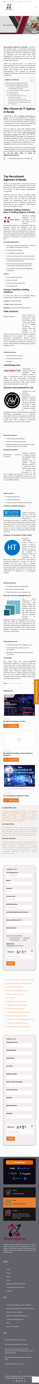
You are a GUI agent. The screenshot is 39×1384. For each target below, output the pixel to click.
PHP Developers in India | (11, 827)
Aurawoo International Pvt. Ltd (17, 96)
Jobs (8, 1280)
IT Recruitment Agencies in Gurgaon (18, 1012)
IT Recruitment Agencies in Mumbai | (15, 811)
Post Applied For (12, 873)
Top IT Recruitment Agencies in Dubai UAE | (19, 850)
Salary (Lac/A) (11, 1074)
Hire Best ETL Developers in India (15, 1340)
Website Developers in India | (15, 829)
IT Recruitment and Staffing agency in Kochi (20, 1019)
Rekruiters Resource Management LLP (21, 102)
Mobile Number (11, 904)
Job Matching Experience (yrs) (17, 912)
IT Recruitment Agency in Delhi (16, 1001)
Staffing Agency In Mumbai (15, 1009)
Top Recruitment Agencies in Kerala (17, 85)
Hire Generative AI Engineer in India (16, 796)
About (8, 1273)
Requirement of (12, 1042)
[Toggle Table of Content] (31, 80)
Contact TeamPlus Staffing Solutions (19, 90)
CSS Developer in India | (28, 835)
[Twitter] (17, 1381)
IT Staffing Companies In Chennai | (23, 819)
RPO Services (11, 998)
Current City (10, 896)
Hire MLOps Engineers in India (14, 721)
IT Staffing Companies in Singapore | (19, 845)
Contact (9, 1291)
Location (9, 1066)
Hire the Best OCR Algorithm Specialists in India (18, 1358)
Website (9, 1113)
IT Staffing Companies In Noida (16, 1005)
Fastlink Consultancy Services (18, 99)
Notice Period (11, 928)
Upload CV (10, 944)
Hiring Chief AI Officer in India (14, 1364)
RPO (8, 1323)
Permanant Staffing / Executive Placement (20, 980)
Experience (10, 1058)
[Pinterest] (22, 1381)
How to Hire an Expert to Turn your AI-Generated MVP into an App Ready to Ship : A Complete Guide (19, 1351)
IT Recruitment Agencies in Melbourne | (18, 849)
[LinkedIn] (19, 1381)
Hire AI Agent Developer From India (16, 1344)
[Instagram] (25, 1381)
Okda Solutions (13, 92)
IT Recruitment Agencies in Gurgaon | (19, 820)
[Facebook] (14, 1381)
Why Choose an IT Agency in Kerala (16, 83)
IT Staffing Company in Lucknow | (25, 813)
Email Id (9, 888)
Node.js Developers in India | (11, 835)
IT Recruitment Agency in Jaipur (17, 1016)
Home (9, 1269)
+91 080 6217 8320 (26, 2)
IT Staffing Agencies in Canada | (12, 842)
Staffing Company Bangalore (16, 1284)
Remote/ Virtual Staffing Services (17, 991)
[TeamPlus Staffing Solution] (19, 7)
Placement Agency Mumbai (16, 1287)
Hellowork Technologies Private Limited (21, 100)
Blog (8, 1276)
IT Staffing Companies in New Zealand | (22, 844)
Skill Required (11, 1050)
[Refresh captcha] (32, 951)
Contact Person (12, 1090)
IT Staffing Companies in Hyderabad (18, 1027)
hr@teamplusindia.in (12, 2)
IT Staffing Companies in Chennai (17, 1023)
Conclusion (14, 104)
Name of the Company (14, 1082)
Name (8, 880)
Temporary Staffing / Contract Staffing (19, 983)
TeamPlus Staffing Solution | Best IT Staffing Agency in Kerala (18, 87)
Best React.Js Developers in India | (17, 831)
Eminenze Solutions (16, 97)
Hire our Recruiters (13, 1326)
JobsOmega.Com (14, 94)
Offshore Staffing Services (15, 994)
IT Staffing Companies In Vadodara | (19, 814)
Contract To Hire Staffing (14, 987)
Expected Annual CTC (14, 920)
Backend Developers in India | (27, 833)
